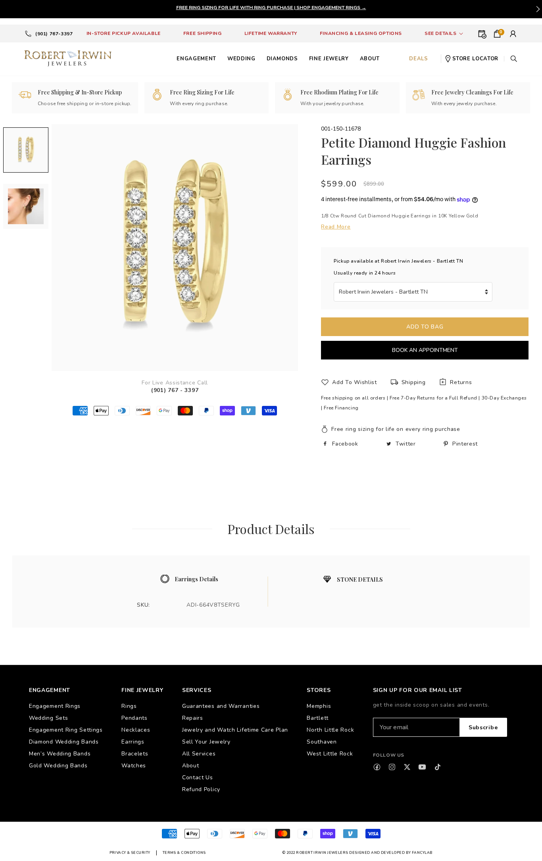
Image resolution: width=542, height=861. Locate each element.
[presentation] (538, 9)
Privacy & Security (130, 852)
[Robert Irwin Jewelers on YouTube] (422, 767)
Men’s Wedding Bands (59, 753)
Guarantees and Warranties (221, 706)
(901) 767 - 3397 (174, 390)
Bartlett (318, 718)
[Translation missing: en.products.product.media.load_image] (25, 150)
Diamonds (282, 58)
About (190, 765)
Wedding (241, 58)
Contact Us (197, 777)
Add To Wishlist (354, 382)
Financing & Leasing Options (361, 33)
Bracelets (134, 753)
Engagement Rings (55, 706)
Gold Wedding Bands (58, 765)
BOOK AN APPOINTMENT (425, 350)
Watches (133, 765)
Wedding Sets (48, 718)
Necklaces (135, 730)
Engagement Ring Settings (66, 730)
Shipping (414, 382)
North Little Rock (330, 730)
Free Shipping (202, 33)
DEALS (418, 58)
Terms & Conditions (184, 852)
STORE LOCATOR (475, 58)
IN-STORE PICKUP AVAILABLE (123, 33)
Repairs (192, 718)
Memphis (319, 706)
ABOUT (370, 58)
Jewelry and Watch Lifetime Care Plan (235, 730)
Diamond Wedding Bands (64, 742)
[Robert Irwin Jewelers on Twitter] (407, 767)
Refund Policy (201, 789)
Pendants (134, 718)
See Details (441, 33)
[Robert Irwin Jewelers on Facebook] (377, 767)
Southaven (321, 742)
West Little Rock (330, 753)
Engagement (196, 58)
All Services (198, 753)
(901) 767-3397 (54, 34)
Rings (129, 706)
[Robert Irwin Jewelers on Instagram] (392, 767)
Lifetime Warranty (270, 33)
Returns (461, 382)
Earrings (132, 742)
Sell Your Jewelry (206, 742)
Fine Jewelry (329, 58)
